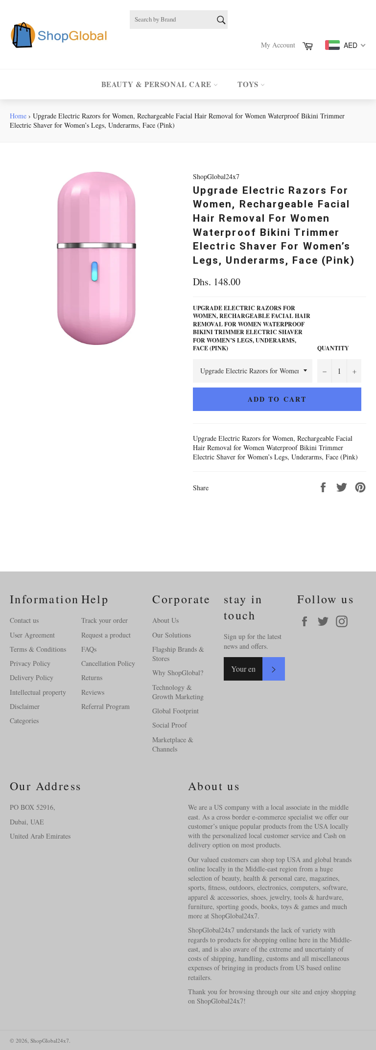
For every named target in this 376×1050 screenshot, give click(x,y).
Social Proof (169, 725)
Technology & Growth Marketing (178, 692)
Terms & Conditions (38, 649)
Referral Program (105, 706)
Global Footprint (175, 710)
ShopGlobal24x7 (49, 1040)
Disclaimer (25, 706)
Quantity (333, 348)
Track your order (104, 620)
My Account (278, 44)
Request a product (106, 634)
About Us (165, 620)
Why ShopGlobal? (177, 672)
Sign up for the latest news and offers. (253, 641)
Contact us (24, 620)
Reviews (92, 692)
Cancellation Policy (108, 663)
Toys (248, 84)
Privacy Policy (30, 663)
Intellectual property (38, 692)
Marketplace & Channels (172, 744)
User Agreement (32, 634)
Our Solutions (171, 634)
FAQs (88, 649)
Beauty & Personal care (157, 84)
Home (18, 115)
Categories (24, 720)
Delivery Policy (31, 677)
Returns (91, 677)
